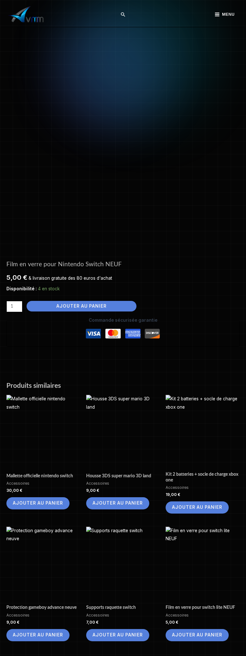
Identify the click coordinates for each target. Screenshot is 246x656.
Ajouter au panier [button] (38, 503)
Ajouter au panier (81, 306)
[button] (123, 14)
